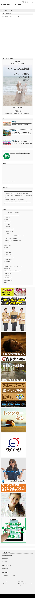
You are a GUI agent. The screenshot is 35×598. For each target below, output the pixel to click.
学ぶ (5, 247)
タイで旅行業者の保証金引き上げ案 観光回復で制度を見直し (16, 193)
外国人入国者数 (7, 277)
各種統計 (5, 275)
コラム (5, 233)
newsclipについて (5, 568)
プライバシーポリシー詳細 (7, 555)
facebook (27, 2)
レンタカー (6, 245)
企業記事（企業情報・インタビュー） (12, 266)
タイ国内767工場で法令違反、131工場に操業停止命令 (14, 199)
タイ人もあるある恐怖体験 (9, 238)
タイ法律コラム (7, 259)
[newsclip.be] (11, 4)
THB (10, 181)
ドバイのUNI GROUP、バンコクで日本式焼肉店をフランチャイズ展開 (18, 191)
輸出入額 (6, 282)
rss (23, 2)
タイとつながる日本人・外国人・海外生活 (12, 235)
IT (4, 263)
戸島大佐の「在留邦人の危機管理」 (11, 240)
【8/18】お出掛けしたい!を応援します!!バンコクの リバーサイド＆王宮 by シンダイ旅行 (22, 142)
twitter (25, 2)
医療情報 (6, 268)
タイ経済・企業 (7, 256)
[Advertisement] (17, 37)
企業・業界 (6, 261)
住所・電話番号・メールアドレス (8, 575)
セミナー (6, 219)
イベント (6, 217)
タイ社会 (6, 254)
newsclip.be (16, 595)
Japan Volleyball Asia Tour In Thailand (11, 214)
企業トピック (7, 221)
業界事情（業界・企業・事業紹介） (11, 270)
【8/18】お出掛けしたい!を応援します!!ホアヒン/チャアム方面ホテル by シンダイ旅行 (22, 133)
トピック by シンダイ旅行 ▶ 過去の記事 (20, 153)
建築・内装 (7, 273)
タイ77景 (6, 226)
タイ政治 (6, 252)
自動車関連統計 (7, 280)
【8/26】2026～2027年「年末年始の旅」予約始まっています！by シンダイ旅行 (22, 123)
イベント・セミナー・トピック (10, 212)
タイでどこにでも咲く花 (9, 228)
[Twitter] (16, 590)
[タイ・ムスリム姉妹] (18, 105)
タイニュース (6, 249)
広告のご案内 (4, 561)
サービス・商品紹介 (8, 242)
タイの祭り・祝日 (8, 231)
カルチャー (6, 224)
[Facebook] (19, 590)
